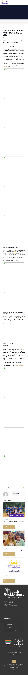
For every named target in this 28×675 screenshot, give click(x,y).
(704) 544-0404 (7, 604)
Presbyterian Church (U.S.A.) (14, 652)
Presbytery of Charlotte (14, 654)
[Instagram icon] (14, 669)
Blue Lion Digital (15, 667)
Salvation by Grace (7, 577)
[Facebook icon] (13, 669)
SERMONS (8, 627)
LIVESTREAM (9, 624)
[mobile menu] (26, 2)
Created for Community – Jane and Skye (13, 550)
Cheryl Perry (15, 493)
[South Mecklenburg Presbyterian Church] (5, 2)
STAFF (7, 622)
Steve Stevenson (19, 365)
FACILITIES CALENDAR (11, 630)
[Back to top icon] (14, 661)
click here (6, 66)
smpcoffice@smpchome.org (10, 605)
